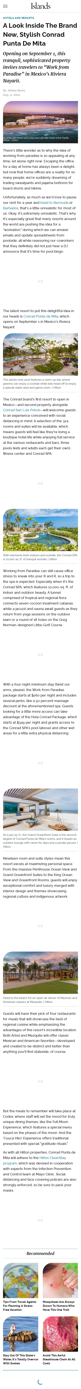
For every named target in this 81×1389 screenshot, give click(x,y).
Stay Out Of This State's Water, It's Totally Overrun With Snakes (20, 1359)
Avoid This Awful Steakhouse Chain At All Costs (59, 1359)
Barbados (10, 208)
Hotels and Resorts (18, 17)
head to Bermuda (54, 203)
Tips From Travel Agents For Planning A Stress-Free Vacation (19, 1306)
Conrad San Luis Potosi (21, 410)
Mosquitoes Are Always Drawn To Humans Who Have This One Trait (59, 1306)
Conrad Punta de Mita (41, 316)
